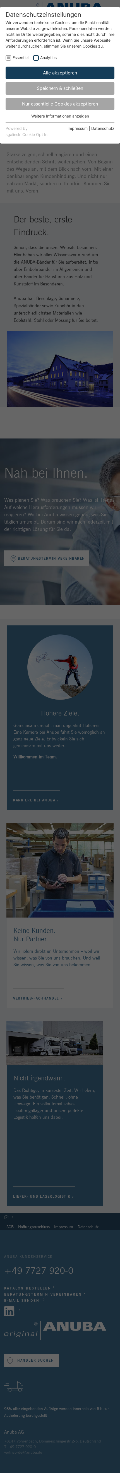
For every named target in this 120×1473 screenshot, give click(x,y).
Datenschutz (102, 128)
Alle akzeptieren (60, 73)
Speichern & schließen (60, 88)
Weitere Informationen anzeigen (60, 116)
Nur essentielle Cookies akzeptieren (60, 104)
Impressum (78, 128)
